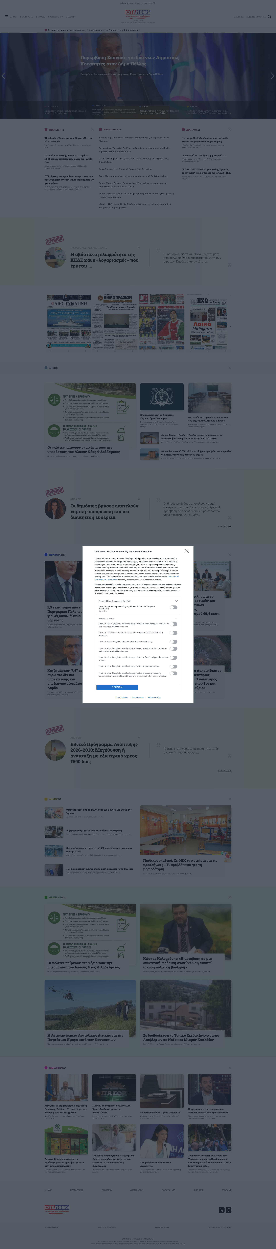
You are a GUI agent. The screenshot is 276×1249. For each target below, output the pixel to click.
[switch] (173, 607)
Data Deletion (122, 697)
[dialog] (138, 624)
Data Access (138, 697)
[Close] (187, 552)
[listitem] (138, 601)
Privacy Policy (154, 697)
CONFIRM (117, 687)
